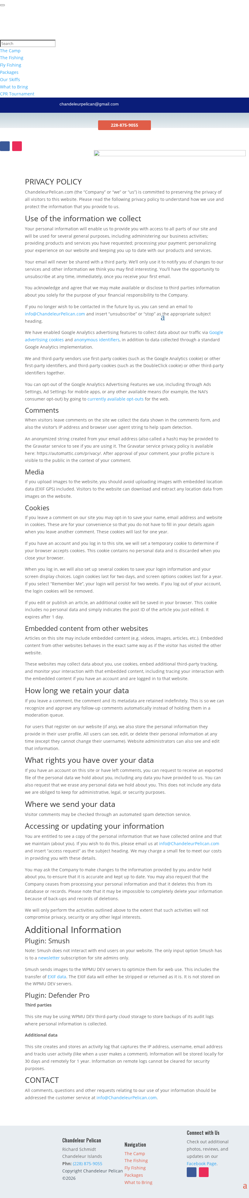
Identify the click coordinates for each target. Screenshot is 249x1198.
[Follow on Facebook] (5, 146)
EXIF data (56, 976)
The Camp (134, 1153)
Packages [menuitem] (9, 72)
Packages (133, 1175)
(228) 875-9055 (87, 1163)
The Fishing (136, 1160)
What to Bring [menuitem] (14, 87)
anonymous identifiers (97, 340)
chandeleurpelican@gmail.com (89, 104)
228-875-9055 (124, 125)
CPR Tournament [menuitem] (17, 94)
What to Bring (138, 1182)
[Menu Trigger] (2, 5)
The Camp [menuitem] (10, 50)
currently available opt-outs (115, 399)
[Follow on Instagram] (17, 146)
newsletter (49, 958)
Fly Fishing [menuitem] (10, 65)
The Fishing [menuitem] (11, 57)
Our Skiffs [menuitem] (10, 79)
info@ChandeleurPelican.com (55, 314)
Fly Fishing (135, 1168)
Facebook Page (202, 1163)
